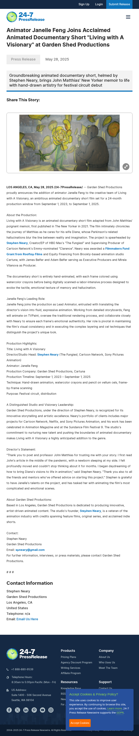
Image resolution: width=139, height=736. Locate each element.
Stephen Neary (17, 243)
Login (99, 4)
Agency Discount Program (76, 662)
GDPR (120, 712)
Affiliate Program (71, 673)
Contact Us (105, 688)
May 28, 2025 (57, 59)
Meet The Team (108, 668)
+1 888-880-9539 (22, 669)
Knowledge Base (71, 688)
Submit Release (119, 4)
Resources (69, 682)
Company (106, 650)
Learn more (114, 708)
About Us (104, 657)
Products (68, 650)
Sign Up (84, 4)
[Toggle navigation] (128, 16)
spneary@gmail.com (30, 550)
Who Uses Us (107, 662)
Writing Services (70, 668)
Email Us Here (27, 619)
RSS (63, 694)
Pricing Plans (68, 657)
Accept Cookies (80, 722)
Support (105, 682)
